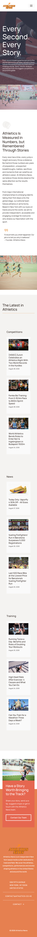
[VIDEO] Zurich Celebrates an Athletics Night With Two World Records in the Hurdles (18, 360)
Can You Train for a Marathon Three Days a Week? (17, 718)
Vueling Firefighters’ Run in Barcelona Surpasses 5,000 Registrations (18, 539)
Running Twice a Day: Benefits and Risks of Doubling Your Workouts (17, 643)
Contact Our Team (18, 817)
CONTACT (17, 904)
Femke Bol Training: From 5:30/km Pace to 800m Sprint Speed (18, 399)
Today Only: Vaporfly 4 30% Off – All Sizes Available (18, 502)
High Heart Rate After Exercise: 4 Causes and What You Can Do (17, 681)
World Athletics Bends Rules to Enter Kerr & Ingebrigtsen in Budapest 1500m (17, 439)
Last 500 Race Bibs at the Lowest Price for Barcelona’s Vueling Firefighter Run (18, 578)
